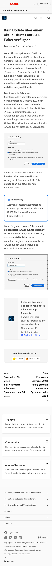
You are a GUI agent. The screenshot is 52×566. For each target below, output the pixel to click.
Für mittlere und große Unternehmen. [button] (19, 499)
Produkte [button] (8, 523)
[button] (34, 4)
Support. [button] (8, 511)
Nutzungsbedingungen (12, 546)
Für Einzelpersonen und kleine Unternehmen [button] (22, 492)
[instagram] (10, 537)
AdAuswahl (10, 561)
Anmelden (44, 4)
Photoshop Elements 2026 (15, 10)
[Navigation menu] (4, 4)
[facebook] (5, 537)
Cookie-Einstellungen (29, 546)
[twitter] (15, 537)
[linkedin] (20, 537)
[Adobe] (14, 4)
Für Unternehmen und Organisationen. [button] (20, 505)
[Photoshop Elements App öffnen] (48, 18)
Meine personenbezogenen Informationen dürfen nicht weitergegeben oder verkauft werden (22, 552)
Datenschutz (41, 543)
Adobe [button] (7, 517)
